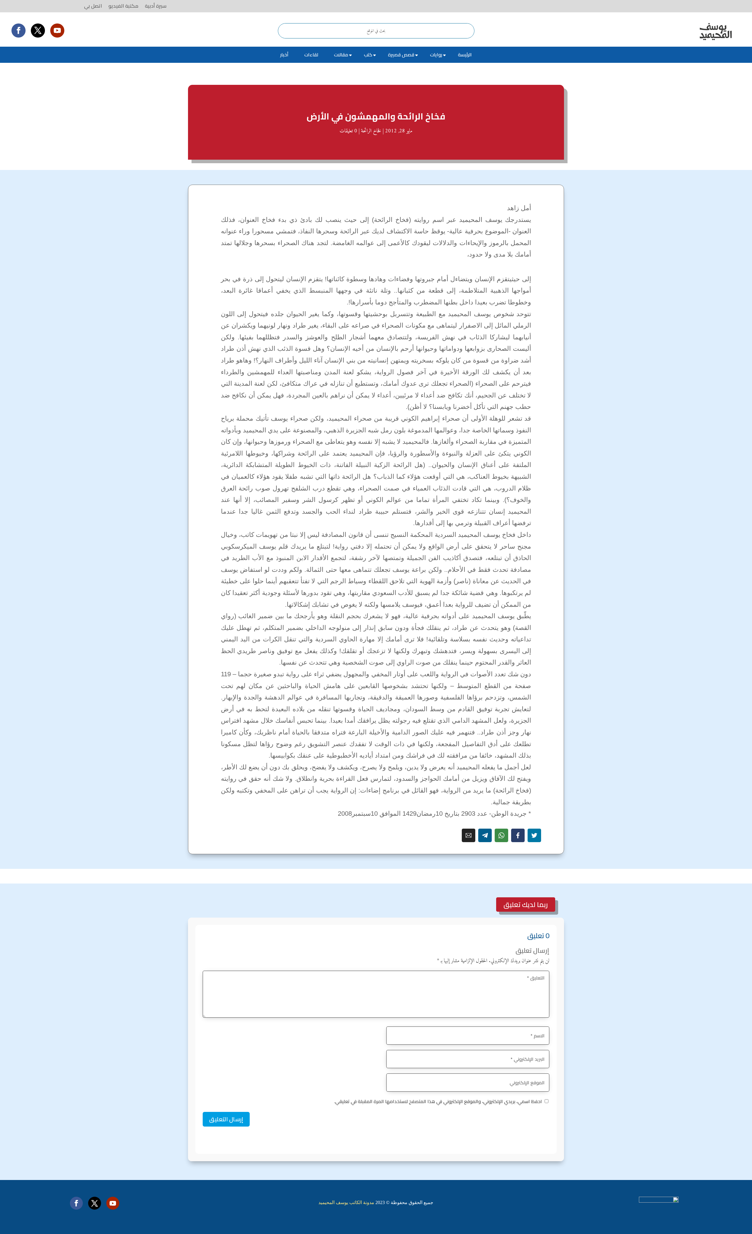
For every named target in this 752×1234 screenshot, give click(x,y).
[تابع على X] (38, 30)
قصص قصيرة (401, 54)
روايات (436, 54)
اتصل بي (93, 6)
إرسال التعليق (226, 1119)
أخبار (284, 54)
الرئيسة (465, 54)
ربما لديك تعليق (525, 904)
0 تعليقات (348, 131)
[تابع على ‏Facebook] (18, 30)
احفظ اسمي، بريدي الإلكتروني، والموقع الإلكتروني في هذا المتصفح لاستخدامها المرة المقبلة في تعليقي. (438, 1101)
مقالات (341, 54)
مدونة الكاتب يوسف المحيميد (346, 1202)
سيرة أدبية (156, 6)
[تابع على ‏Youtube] (57, 30)
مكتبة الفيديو (123, 6)
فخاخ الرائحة (371, 131)
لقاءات (311, 54)
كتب (368, 54)
